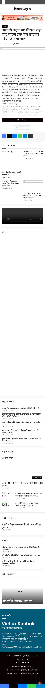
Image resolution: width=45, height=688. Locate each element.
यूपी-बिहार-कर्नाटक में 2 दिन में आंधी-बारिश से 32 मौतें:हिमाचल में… (32, 196)
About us (16, 666)
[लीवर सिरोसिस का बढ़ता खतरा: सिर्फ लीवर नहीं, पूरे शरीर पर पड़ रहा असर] (8, 506)
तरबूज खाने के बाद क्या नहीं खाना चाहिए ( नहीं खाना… (22, 484)
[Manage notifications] (40, 683)
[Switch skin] (3, 9)
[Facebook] (4, 136)
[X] (9, 136)
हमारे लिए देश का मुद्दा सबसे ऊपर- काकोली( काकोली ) (11, 173)
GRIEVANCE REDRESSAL (17, 673)
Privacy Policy (27, 666)
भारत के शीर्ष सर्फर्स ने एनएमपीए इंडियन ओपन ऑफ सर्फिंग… (10, 183)
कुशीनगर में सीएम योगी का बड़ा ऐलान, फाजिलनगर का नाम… (33, 154)
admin (6, 44)
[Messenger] (14, 136)
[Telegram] (25, 136)
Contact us (33, 673)
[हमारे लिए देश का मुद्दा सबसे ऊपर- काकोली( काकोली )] (12, 160)
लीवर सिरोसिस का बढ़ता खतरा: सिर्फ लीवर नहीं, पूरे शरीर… (27, 504)
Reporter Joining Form (17, 670)
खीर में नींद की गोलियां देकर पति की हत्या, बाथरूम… (21, 555)
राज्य (4, 26)
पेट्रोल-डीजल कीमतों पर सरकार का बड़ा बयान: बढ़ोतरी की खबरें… (28, 494)
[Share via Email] (30, 136)
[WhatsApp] (20, 136)
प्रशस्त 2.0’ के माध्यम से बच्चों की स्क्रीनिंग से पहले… (21, 408)
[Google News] (22, 127)
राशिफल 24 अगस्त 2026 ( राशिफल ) (18, 601)
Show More (22, 120)
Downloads (33, 670)
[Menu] (42, 9)
